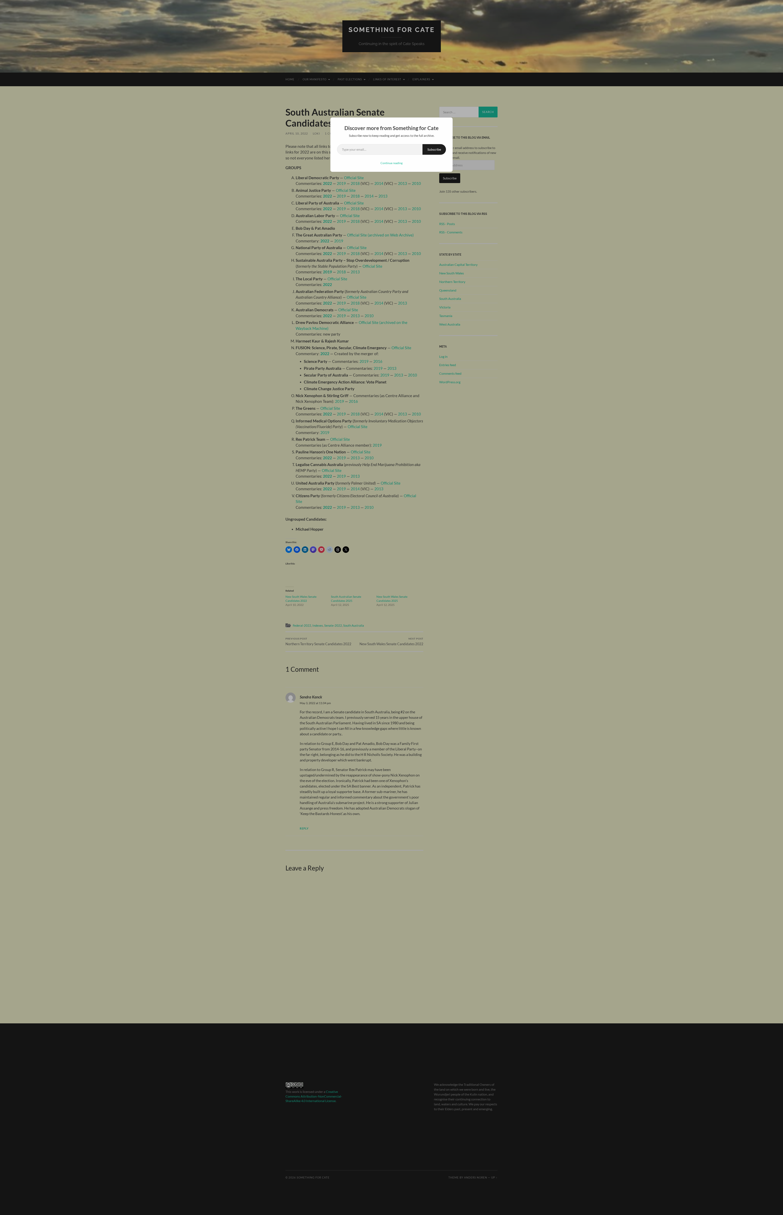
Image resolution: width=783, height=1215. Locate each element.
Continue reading (391, 163)
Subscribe (434, 149)
